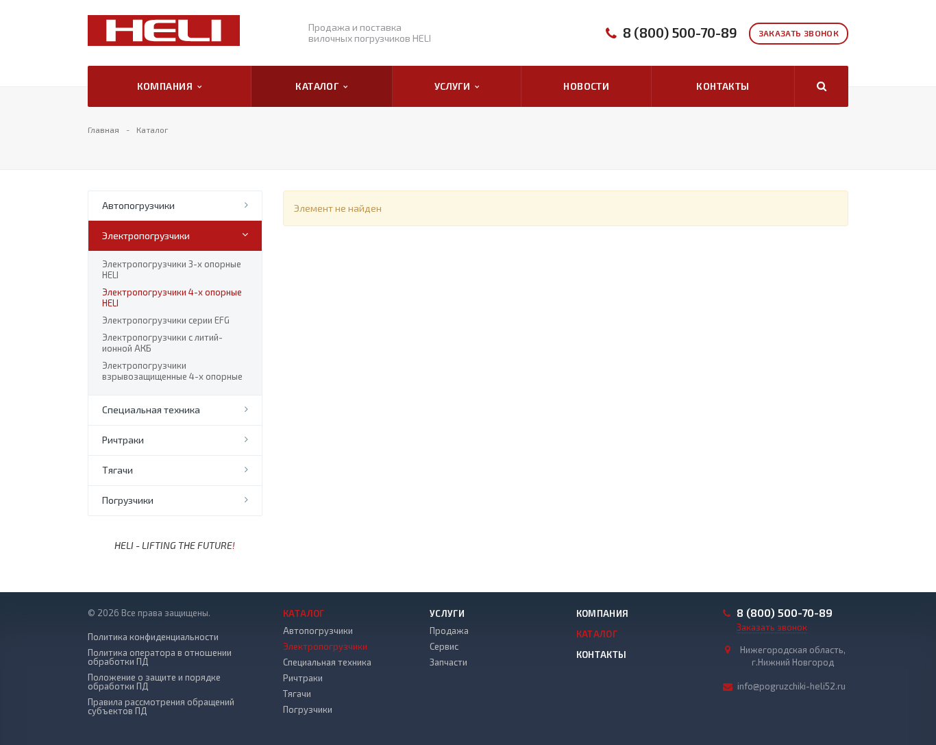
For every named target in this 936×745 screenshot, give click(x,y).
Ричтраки (123, 439)
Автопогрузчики (138, 205)
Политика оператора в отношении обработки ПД (160, 657)
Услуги (454, 86)
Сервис (444, 646)
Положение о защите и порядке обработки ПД (154, 682)
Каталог (319, 86)
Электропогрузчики (146, 235)
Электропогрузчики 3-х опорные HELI (171, 269)
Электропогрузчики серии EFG (166, 320)
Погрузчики (127, 500)
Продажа (449, 630)
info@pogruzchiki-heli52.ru (791, 686)
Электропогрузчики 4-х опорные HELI (172, 297)
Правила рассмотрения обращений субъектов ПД (161, 707)
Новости (586, 86)
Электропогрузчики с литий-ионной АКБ (162, 343)
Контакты (722, 86)
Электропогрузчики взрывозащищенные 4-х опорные (172, 371)
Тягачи (117, 470)
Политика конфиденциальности (153, 637)
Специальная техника (151, 409)
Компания (167, 86)
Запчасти (448, 662)
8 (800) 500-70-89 (680, 32)
